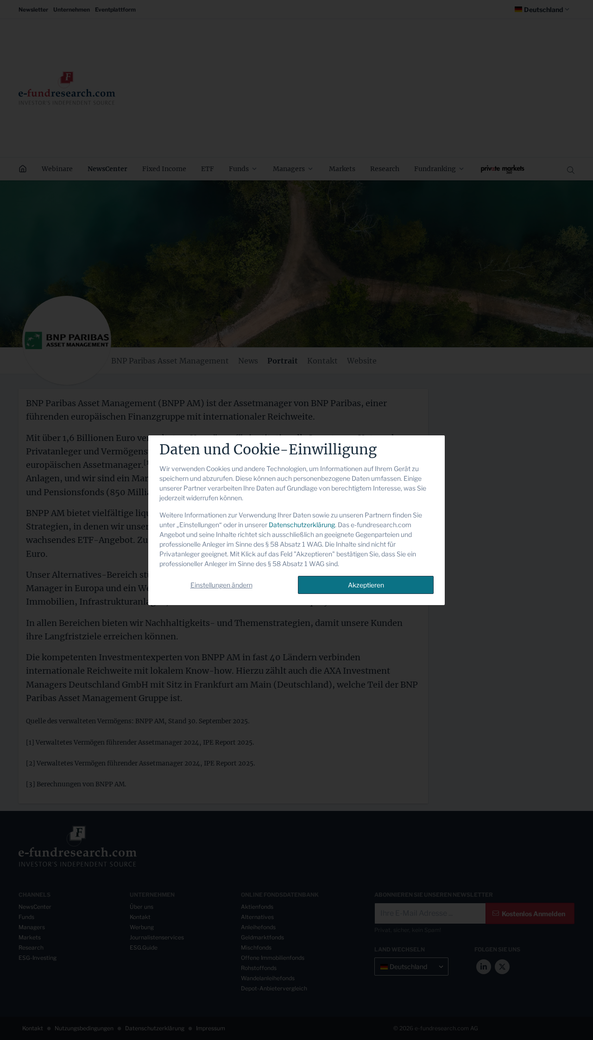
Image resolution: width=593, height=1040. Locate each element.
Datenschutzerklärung (302, 525)
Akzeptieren (366, 585)
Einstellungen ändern (221, 585)
